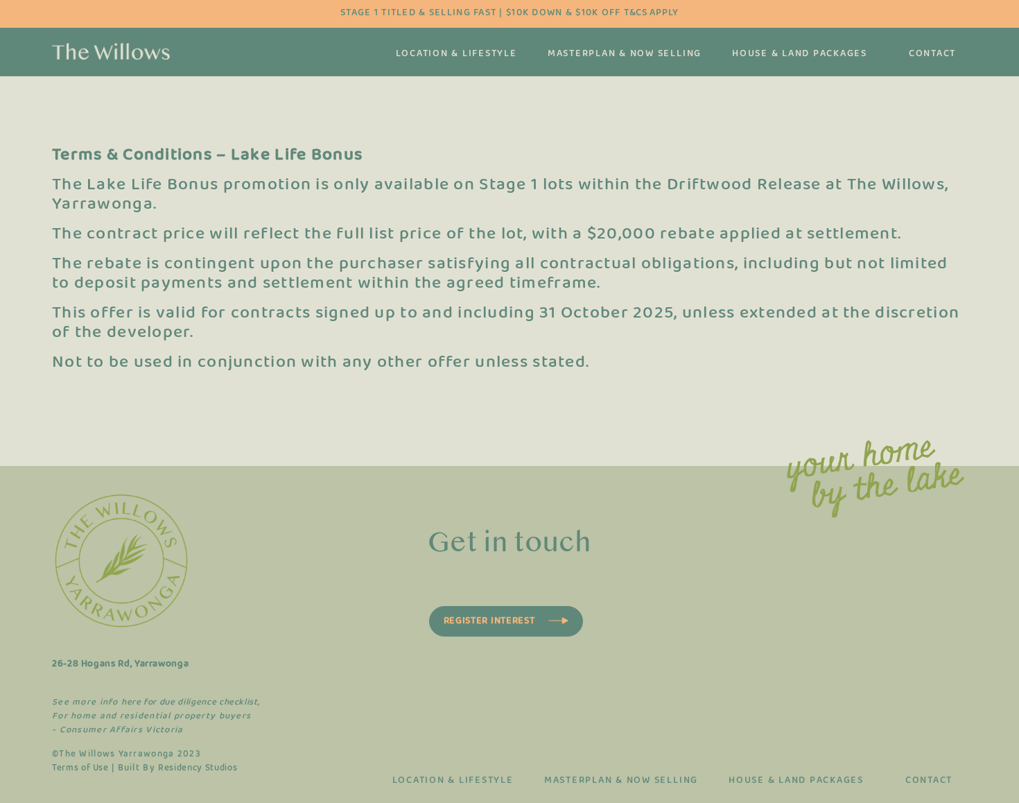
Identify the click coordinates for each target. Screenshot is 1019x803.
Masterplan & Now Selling (625, 54)
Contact (932, 54)
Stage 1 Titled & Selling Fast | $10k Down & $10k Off (509, 13)
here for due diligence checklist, (190, 702)
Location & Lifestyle (456, 54)
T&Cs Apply (651, 13)
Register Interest (489, 621)
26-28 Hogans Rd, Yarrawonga (120, 664)
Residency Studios (197, 768)
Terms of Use (80, 768)
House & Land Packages (799, 54)
